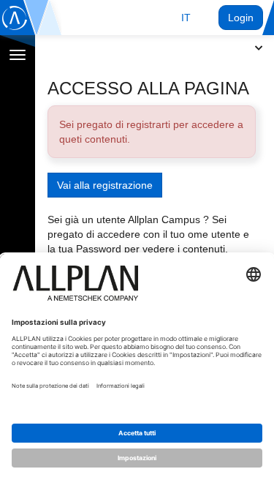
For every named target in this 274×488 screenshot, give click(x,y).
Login (241, 17)
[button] (186, 17)
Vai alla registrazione (105, 185)
